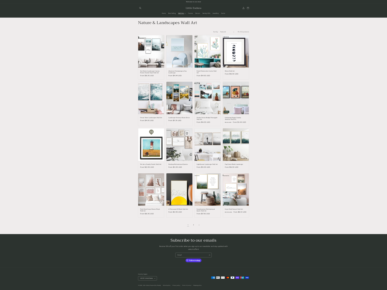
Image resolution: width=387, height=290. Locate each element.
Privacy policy (176, 285)
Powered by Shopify (155, 285)
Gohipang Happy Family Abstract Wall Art (233, 118)
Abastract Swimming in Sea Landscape (177, 72)
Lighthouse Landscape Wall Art (207, 164)
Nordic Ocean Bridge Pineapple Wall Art (207, 118)
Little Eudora (146, 285)
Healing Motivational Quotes (178, 164)
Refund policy (167, 285)
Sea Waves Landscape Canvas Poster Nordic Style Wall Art (150, 72)
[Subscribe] (209, 255)
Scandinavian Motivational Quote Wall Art (206, 210)
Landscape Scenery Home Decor (179, 118)
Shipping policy (197, 285)
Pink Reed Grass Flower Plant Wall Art (150, 210)
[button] (140, 8)
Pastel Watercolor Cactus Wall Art (206, 72)
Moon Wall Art (230, 71)
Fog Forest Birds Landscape (234, 164)
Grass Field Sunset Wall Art (234, 209)
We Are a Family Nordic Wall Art (150, 164)
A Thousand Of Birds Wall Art (178, 209)
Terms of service (186, 285)
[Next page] (199, 225)
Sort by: (215, 32)
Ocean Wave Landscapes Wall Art (151, 118)
